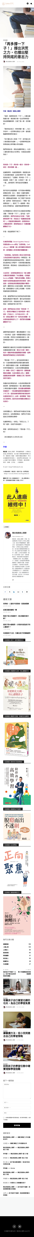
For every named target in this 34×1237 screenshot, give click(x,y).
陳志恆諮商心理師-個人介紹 (19, 1154)
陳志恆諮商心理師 (10, 61)
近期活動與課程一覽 (10, 610)
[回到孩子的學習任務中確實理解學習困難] (17, 1053)
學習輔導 (5, 40)
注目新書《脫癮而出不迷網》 (13, 809)
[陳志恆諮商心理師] (4, 62)
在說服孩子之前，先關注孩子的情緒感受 (16, 633)
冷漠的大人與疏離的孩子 (18, 1183)
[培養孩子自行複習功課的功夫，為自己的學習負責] (17, 987)
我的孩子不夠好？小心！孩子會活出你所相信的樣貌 (9, 974)
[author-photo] (4, 1007)
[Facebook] (13, 579)
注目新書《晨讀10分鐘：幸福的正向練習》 (17, 716)
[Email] (18, 592)
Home (13, 1168)
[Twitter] (9, 592)
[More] (27, 592)
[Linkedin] (14, 592)
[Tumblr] (22, 592)
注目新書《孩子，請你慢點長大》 (14, 640)
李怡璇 (5, 1168)
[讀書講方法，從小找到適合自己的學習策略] (17, 1020)
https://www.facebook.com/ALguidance (17, 473)
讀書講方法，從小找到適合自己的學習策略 (16, 1034)
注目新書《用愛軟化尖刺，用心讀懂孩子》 (16, 671)
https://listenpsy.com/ (17, 536)
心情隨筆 (6, 527)
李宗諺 (5, 1154)
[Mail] (20, 1226)
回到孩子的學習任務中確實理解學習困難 (16, 1067)
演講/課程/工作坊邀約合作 (18, 1143)
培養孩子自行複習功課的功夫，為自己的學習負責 (16, 1002)
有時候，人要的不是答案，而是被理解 (16, 604)
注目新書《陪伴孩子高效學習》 (13, 762)
